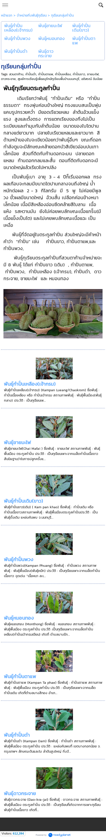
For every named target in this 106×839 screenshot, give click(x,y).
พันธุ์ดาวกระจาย (20, 793)
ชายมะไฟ (93, 74)
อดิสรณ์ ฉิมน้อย (92, 79)
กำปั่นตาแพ (45, 74)
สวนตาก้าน (16, 74)
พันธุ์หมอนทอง (19, 618)
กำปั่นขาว (79, 74)
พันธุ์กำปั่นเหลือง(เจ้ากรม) (30, 384)
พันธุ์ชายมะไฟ (17, 442)
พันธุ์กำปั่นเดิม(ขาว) (23, 501)
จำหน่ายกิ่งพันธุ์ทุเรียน (32, 15)
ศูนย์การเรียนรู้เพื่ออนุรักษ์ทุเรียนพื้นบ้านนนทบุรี (48, 79)
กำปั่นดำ (30, 74)
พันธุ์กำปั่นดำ (17, 735)
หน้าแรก (6, 15)
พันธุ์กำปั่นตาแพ (20, 676)
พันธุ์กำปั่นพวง (18, 559)
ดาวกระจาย (8, 79)
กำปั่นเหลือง (63, 74)
